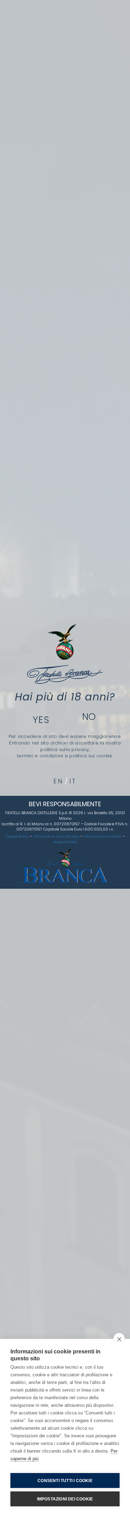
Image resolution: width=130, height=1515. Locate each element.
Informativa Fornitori (102, 836)
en (58, 781)
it (73, 781)
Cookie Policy (17, 836)
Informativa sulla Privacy (56, 836)
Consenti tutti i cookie (65, 1480)
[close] (119, 1339)
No (89, 716)
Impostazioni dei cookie (65, 1499)
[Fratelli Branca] (65, 654)
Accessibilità (65, 842)
